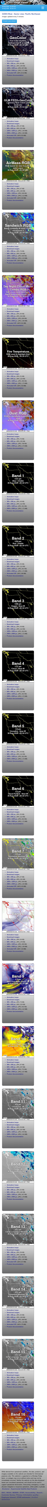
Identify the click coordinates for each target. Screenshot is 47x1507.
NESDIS (15, 1493)
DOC (3, 1493)
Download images (13, 61)
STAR (22, 1493)
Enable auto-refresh (9, 21)
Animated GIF (11, 73)
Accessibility (30, 1493)
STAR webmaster (23, 1497)
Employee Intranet (9, 1497)
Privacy (19, 1495)
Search (39, 1493)
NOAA (9, 1493)
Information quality (30, 1495)
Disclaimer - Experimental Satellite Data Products (19, 1489)
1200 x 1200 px (12, 68)
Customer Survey (8, 1495)
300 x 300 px (11, 63)
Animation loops (12, 59)
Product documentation (15, 75)
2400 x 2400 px (12, 70)
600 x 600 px (11, 66)
